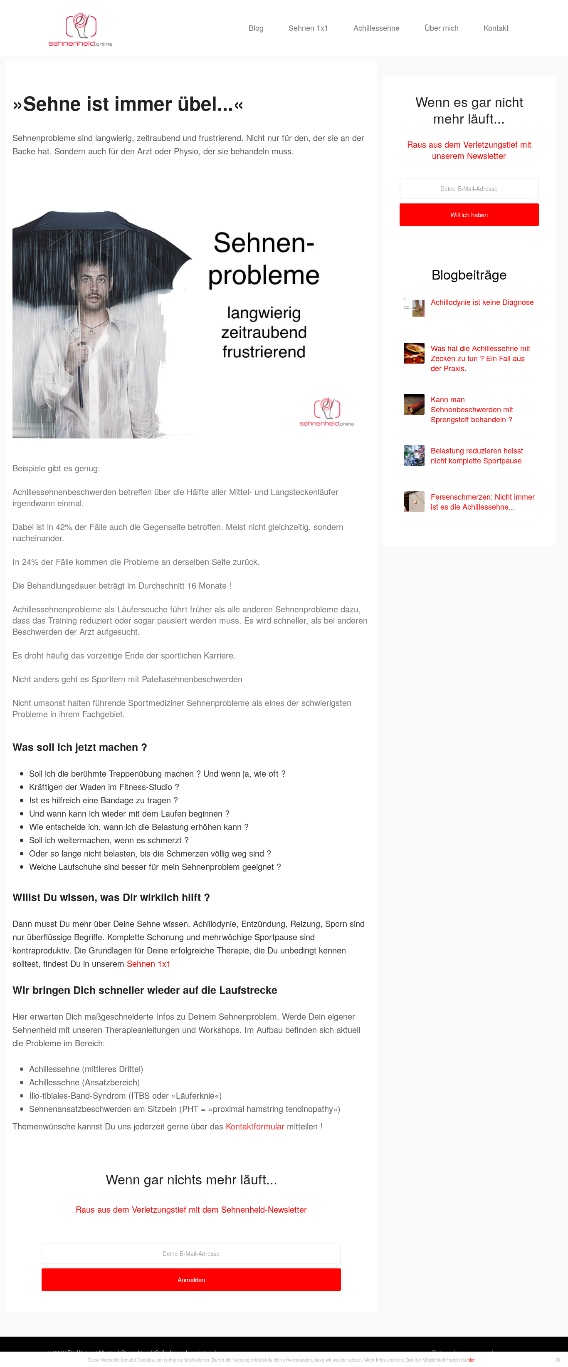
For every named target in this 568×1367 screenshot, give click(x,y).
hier (470, 1359)
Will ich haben (469, 214)
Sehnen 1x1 (308, 27)
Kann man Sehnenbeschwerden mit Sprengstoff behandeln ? (472, 409)
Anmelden (191, 1279)
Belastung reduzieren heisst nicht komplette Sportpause (477, 455)
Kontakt (496, 27)
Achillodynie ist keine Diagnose (482, 301)
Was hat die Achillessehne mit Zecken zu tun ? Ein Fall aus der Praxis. (480, 357)
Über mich (442, 27)
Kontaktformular (255, 1126)
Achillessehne (376, 27)
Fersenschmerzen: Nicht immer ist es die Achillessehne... (483, 501)
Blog (256, 27)
